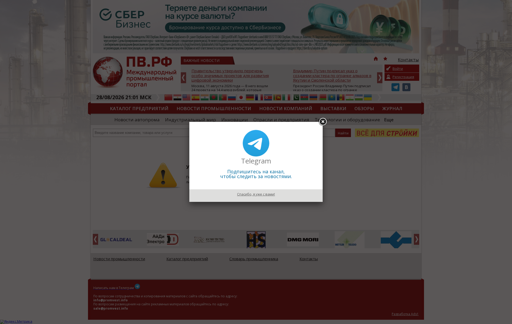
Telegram (256, 161)
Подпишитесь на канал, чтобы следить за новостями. (256, 173)
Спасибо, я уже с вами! (256, 194)
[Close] (322, 122)
